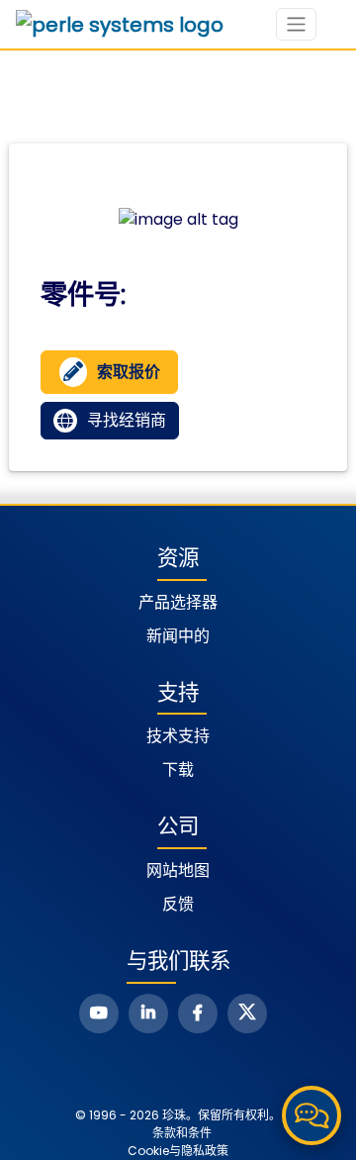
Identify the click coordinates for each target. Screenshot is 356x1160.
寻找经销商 (126, 420)
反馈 (178, 904)
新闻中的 (178, 636)
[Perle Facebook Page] (198, 1013)
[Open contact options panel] (311, 1115)
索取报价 (128, 371)
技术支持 (178, 736)
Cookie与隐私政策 (178, 1150)
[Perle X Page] (247, 1013)
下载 (178, 769)
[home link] (119, 25)
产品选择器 (178, 602)
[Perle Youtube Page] (99, 1013)
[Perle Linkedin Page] (148, 1013)
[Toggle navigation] (296, 24)
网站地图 (178, 870)
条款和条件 (182, 1132)
